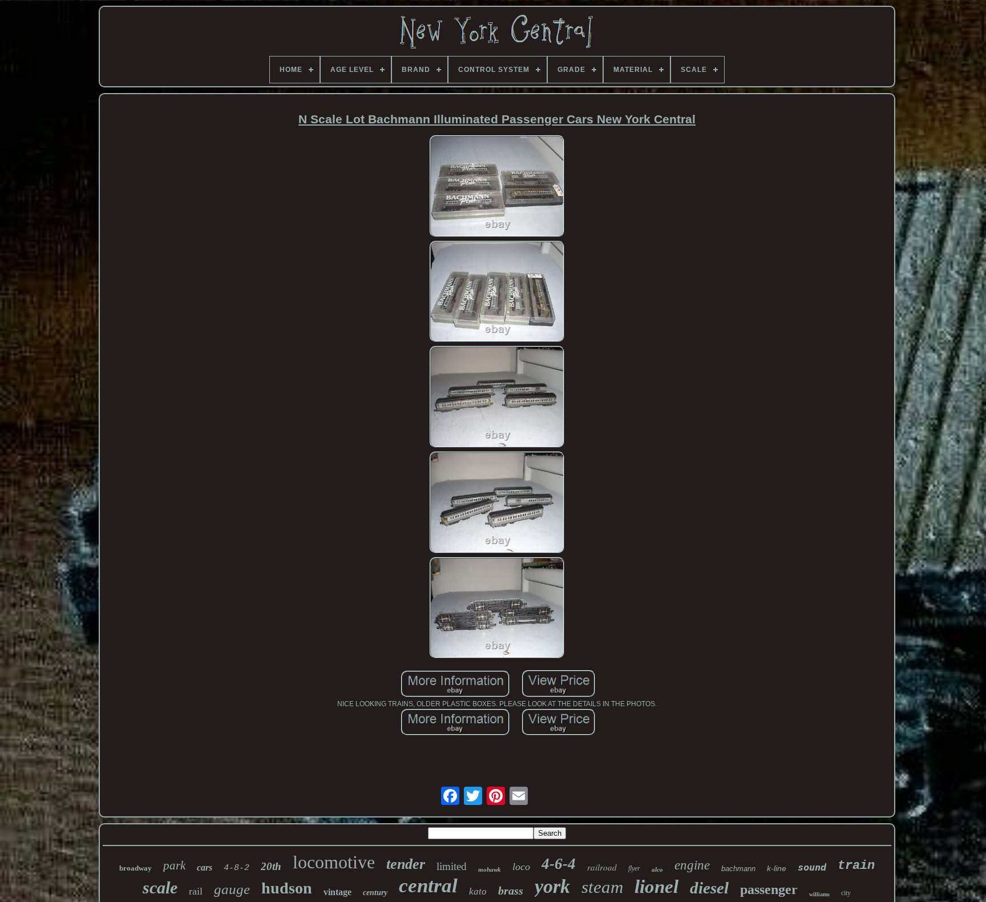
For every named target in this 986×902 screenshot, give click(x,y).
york (552, 886)
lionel (656, 886)
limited (452, 866)
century (375, 892)
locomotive (334, 862)
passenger (769, 889)
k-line (776, 868)
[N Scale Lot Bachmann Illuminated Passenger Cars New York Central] (497, 187)
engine (692, 865)
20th (271, 866)
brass (510, 890)
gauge (232, 889)
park (174, 865)
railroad (602, 867)
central (428, 886)
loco (521, 866)
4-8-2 (236, 868)
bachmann (738, 868)
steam (602, 887)
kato (478, 891)
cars (204, 867)
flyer (634, 868)
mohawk (489, 869)
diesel (709, 888)
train (856, 866)
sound (812, 867)
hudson (286, 888)
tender (405, 864)
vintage (337, 892)
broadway (135, 868)
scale (160, 887)
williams (819, 894)
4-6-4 (559, 863)
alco (657, 869)
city (846, 893)
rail (196, 891)
